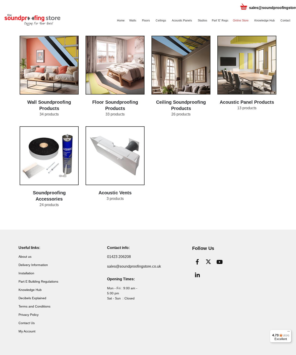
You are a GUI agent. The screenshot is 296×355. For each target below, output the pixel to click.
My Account (26, 331)
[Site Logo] (32, 20)
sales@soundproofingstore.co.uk (134, 266)
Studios (202, 20)
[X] (208, 262)
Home (121, 20)
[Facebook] (197, 262)
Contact (285, 20)
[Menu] (288, 332)
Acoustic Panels (182, 20)
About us (24, 256)
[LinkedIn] (197, 275)
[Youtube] (219, 262)
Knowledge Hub (264, 20)
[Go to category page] (49, 65)
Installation (26, 273)
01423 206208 (119, 257)
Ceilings (161, 20)
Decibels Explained (32, 298)
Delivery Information (33, 265)
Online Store (241, 20)
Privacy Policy (28, 315)
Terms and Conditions (34, 306)
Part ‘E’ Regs (220, 20)
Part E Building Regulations (38, 281)
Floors (146, 20)
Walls (132, 20)
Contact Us (26, 323)
